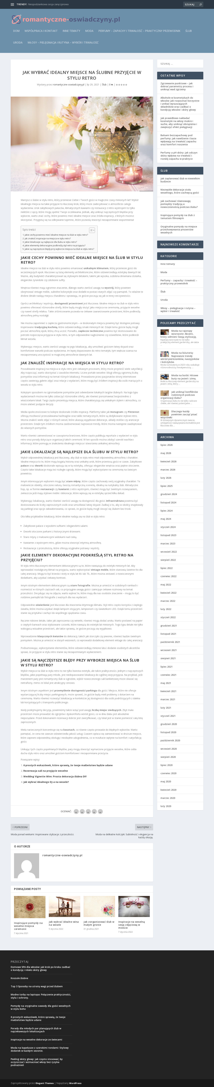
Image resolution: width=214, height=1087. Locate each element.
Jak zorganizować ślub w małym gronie (99, 923)
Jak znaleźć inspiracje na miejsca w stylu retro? (48, 238)
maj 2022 (165, 584)
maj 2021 (165, 683)
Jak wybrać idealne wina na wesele (64, 923)
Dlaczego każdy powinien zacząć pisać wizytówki (178, 414)
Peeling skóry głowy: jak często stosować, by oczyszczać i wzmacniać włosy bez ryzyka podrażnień (37, 1062)
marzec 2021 (167, 699)
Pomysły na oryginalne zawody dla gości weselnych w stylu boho (41, 1007)
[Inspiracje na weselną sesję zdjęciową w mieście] (134, 906)
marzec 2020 (167, 798)
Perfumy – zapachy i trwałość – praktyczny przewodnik (139, 31)
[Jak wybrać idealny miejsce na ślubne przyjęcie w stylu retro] (82, 144)
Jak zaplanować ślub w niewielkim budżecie (180, 180)
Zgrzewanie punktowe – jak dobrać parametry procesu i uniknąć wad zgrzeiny (176, 86)
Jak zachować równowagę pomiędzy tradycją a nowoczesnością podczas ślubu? (179, 204)
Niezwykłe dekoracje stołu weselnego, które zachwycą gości (179, 191)
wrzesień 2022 (168, 551)
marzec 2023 (167, 543)
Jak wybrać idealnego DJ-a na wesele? (46, 782)
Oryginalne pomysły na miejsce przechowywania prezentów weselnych (178, 229)
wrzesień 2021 (168, 650)
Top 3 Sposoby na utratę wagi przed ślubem (37, 986)
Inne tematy (71, 31)
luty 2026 (165, 477)
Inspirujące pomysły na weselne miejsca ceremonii (28, 925)
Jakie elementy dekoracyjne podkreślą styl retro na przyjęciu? (55, 245)
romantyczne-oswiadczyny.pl (68, 84)
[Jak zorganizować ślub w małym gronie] (99, 906)
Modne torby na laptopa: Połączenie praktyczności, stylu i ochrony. (41, 996)
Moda (89, 31)
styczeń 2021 (168, 715)
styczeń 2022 (168, 617)
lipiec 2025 (166, 486)
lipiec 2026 (166, 444)
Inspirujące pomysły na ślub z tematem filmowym (177, 217)
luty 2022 (165, 609)
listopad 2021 (168, 633)
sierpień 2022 (168, 559)
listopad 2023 (168, 535)
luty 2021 (165, 707)
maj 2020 (165, 781)
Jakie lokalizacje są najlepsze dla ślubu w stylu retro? (51, 242)
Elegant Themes (45, 1083)
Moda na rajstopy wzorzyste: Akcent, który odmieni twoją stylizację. (178, 333)
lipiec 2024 (166, 510)
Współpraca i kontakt (41, 31)
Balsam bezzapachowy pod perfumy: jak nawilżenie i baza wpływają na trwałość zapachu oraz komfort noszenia (178, 140)
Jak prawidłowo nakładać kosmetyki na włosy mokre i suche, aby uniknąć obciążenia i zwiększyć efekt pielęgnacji (178, 122)
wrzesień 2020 (168, 748)
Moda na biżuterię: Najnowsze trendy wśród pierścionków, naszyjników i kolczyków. (179, 357)
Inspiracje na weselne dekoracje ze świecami (36, 1039)
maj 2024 (165, 518)
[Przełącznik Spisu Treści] (90, 230)
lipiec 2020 (166, 765)
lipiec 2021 (166, 666)
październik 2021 (170, 642)
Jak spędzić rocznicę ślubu (42, 4)
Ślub (188, 31)
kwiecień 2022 (168, 592)
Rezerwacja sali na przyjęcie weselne (45, 770)
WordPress (75, 1083)
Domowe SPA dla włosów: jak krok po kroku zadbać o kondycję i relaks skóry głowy (40, 968)
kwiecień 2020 (168, 789)
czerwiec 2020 (168, 773)
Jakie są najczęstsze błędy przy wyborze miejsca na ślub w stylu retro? (59, 249)
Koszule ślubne (19, 978)
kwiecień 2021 (168, 691)
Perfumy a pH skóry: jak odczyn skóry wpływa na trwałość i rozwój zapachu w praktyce (178, 155)
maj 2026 (165, 453)
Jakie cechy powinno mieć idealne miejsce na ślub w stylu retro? (56, 234)
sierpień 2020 (168, 756)
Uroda (18, 42)
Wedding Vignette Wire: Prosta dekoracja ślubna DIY (55, 776)
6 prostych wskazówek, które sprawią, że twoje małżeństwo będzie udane (68, 765)
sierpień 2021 (168, 658)
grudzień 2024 (168, 494)
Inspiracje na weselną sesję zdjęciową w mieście (131, 924)
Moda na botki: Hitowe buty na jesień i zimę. (184, 377)
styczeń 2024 (168, 527)
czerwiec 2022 (168, 576)
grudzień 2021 (168, 625)
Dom (16, 31)
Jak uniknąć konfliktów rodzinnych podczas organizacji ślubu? (179, 394)
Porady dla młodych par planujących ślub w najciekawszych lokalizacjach (36, 1030)
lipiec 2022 (166, 568)
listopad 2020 (168, 732)
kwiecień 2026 (168, 461)
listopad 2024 (168, 502)
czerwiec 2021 (168, 674)
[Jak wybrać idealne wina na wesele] (64, 906)
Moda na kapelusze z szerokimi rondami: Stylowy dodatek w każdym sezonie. (40, 1049)
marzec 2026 (167, 469)
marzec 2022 (167, 600)
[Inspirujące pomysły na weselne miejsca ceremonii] (29, 907)
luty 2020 (165, 806)
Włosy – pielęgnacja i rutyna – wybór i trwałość (63, 42)
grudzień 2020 (168, 724)
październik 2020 (170, 740)
